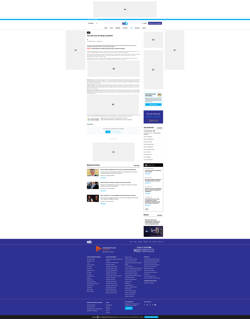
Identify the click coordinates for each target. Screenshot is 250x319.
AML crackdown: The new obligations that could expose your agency (118, 195)
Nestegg (89, 278)
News (111, 28)
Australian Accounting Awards (112, 262)
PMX (131, 28)
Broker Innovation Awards (111, 290)
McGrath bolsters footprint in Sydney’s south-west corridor (116, 182)
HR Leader (89, 274)
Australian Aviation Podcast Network (152, 261)
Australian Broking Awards (111, 270)
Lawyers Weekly (90, 276)
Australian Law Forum (110, 279)
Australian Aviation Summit (111, 268)
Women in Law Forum (129, 296)
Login (145, 23)
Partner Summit (128, 281)
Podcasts (125, 28)
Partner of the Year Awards (130, 279)
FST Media (89, 272)
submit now (153, 121)
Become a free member (155, 23)
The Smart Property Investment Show (152, 278)
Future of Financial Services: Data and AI (133, 268)
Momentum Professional (149, 282)
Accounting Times (91, 261)
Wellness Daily (90, 289)
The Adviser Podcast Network (150, 272)
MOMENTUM (95, 19)
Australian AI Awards (110, 264)
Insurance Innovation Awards (131, 273)
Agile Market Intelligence (92, 310)
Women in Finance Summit (130, 292)
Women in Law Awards (130, 294)
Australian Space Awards (111, 281)
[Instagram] (152, 304)
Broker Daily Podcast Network (150, 262)
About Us (108, 306)
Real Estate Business (91, 281)
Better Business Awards (111, 287)
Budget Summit (128, 257)
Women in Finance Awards (130, 290)
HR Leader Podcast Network (150, 266)
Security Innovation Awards (131, 287)
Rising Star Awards (129, 285)
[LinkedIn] (147, 304)
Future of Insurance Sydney (131, 271)
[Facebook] (144, 304)
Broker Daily (89, 266)
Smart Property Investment (92, 283)
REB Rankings (109, 305)
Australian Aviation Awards (111, 266)
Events (144, 28)
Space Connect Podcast (149, 270)
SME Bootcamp (128, 288)
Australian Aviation (91, 264)
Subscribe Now (153, 104)
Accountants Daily (91, 259)
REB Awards (127, 283)
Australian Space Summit (111, 283)
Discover (137, 28)
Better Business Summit (111, 289)
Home (105, 28)
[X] (150, 304)
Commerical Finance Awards (131, 259)
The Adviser (89, 287)
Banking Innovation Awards (112, 285)
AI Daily (88, 262)
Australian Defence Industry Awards (113, 275)
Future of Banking (129, 266)
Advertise (108, 308)
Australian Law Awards (111, 277)
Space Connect (90, 285)
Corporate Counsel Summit (130, 260)
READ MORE (103, 177)
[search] (162, 241)
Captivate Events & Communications (94, 308)
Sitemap (108, 312)
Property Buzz (90, 279)
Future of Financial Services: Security (133, 270)
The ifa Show (147, 274)
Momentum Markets (91, 305)
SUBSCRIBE (128, 308)
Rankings (117, 28)
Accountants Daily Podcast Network (151, 259)
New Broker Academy (129, 277)
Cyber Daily (89, 268)
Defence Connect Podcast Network (151, 264)
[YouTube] (155, 304)
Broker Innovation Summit (111, 292)
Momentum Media (91, 306)
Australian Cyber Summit (111, 273)
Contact (107, 310)
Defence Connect (90, 270)
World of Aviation (90, 291)
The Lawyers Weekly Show (149, 276)
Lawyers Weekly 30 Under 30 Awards (133, 275)
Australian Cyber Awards (111, 272)
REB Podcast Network (148, 268)
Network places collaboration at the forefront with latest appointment (118, 169)
